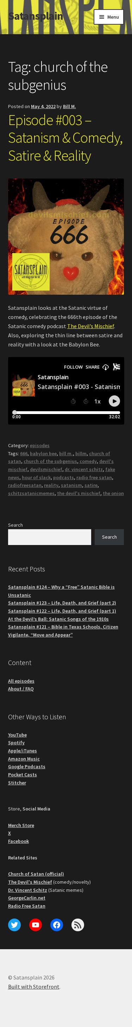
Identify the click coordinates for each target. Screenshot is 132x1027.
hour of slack (36, 477)
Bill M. (69, 106)
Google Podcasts (26, 766)
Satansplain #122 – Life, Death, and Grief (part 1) (62, 611)
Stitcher (17, 782)
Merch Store (21, 825)
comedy (88, 461)
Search (15, 525)
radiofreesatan (25, 485)
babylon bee (43, 453)
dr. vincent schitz (84, 469)
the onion (113, 493)
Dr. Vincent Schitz (27, 890)
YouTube (17, 735)
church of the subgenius (50, 461)
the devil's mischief (78, 493)
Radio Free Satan (26, 906)
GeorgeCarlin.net (26, 898)
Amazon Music (24, 759)
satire (91, 485)
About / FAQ (21, 688)
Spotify (16, 742)
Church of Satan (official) (36, 874)
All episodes (21, 681)
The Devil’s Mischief (90, 326)
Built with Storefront (33, 986)
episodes (40, 445)
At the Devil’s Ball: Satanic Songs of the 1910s (58, 619)
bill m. (66, 453)
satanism (71, 485)
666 (23, 453)
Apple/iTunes (22, 750)
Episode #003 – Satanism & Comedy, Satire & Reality (65, 138)
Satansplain (35, 16)
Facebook (18, 841)
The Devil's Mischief (30, 882)
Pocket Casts (22, 774)
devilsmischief (46, 469)
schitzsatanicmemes (31, 493)
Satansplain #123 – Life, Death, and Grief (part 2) (62, 603)
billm (81, 453)
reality (51, 485)
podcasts (63, 477)
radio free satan (94, 477)
